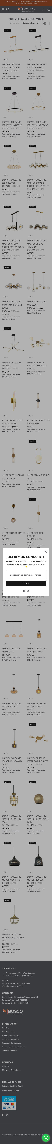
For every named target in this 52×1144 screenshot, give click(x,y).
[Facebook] (24, 591)
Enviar (26, 583)
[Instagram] (28, 591)
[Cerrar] (46, 552)
